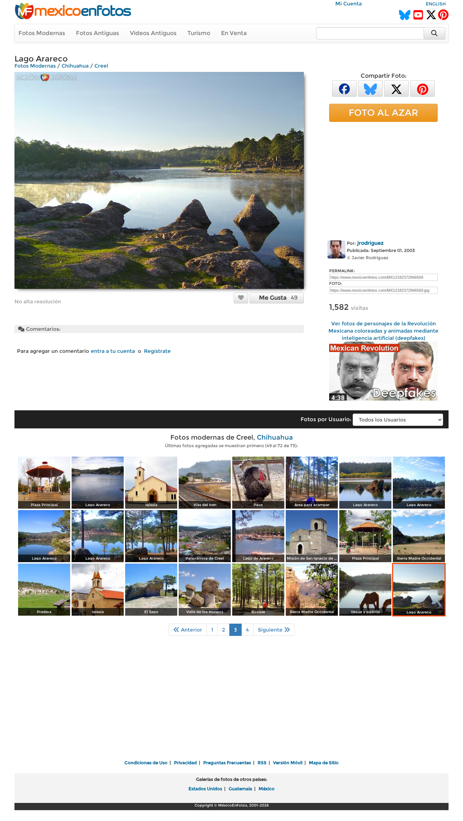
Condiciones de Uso (145, 762)
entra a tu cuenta (113, 351)
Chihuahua (75, 66)
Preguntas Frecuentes (227, 762)
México (267, 788)
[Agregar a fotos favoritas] (241, 297)
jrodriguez (370, 243)
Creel (101, 66)
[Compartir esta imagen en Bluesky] (370, 88)
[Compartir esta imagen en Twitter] (396, 88)
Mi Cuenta (348, 3)
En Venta (234, 33)
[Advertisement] (383, 179)
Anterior (190, 630)
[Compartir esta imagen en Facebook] (344, 88)
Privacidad (185, 762)
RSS (262, 762)
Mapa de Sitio (324, 762)
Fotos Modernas (41, 33)
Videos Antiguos (153, 33)
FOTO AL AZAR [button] (383, 112)
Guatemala (240, 788)
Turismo (198, 33)
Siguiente (271, 630)
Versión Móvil (287, 762)
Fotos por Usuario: (326, 419)
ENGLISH (436, 4)
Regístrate (157, 351)
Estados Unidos (205, 788)
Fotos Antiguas (97, 33)
